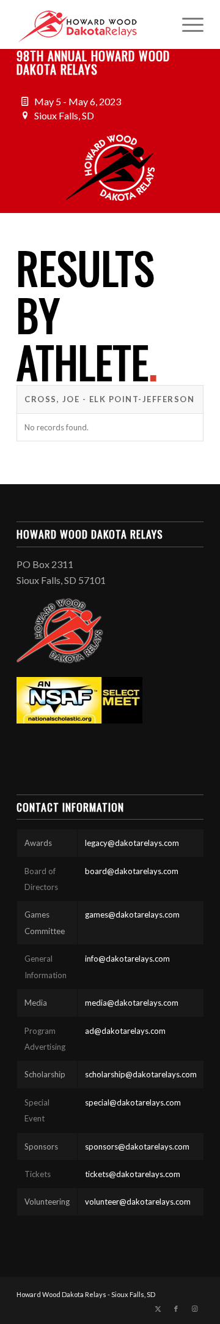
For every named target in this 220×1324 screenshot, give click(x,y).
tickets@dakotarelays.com (132, 1174)
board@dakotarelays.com (131, 871)
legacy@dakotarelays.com (132, 843)
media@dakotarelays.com (131, 1003)
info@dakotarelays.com (127, 958)
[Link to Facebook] (176, 1309)
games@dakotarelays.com (132, 914)
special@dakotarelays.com (133, 1102)
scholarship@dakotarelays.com (141, 1074)
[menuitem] (187, 24)
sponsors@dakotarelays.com (137, 1146)
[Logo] (91, 24)
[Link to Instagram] (194, 1309)
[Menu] (187, 24)
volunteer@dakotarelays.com (138, 1201)
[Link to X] (157, 1309)
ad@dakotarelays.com (125, 1031)
